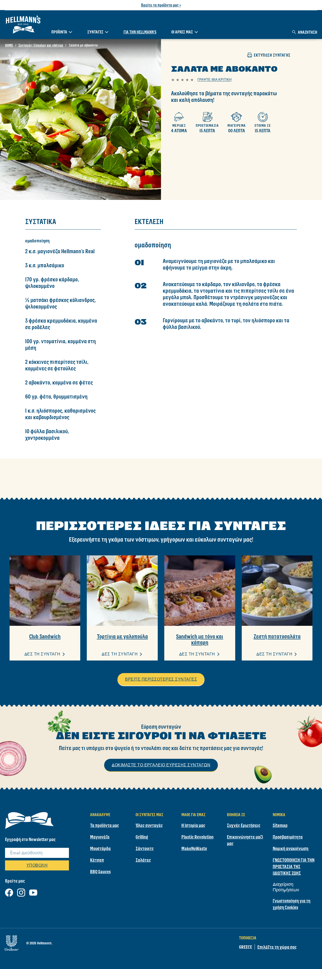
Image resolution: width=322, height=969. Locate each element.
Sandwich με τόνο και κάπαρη (199, 639)
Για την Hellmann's (140, 31)
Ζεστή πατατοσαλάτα (277, 636)
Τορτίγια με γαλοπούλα (122, 636)
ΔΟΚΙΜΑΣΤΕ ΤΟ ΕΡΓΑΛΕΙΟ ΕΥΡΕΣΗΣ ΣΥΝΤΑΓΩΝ (161, 765)
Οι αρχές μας (182, 31)
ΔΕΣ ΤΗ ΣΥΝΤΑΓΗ (42, 654)
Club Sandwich (45, 636)
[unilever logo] (12, 942)
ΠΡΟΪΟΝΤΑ (59, 31)
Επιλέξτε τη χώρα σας (277, 947)
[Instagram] (21, 892)
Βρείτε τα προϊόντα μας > (161, 5)
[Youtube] (33, 892)
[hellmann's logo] (23, 25)
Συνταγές (95, 31)
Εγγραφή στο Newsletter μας (30, 839)
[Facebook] (9, 892)
